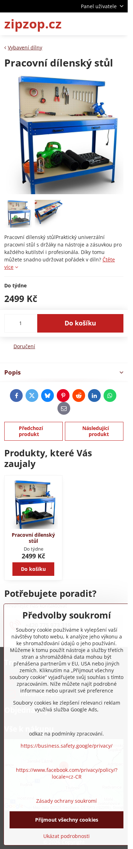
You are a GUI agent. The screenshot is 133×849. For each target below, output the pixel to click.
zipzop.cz (33, 23)
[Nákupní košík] (102, 24)
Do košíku (80, 323)
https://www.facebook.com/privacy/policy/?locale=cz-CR (66, 773)
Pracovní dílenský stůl (33, 538)
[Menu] (119, 24)
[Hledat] (85, 24)
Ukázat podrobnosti (66, 836)
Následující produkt (95, 431)
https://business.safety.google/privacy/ (66, 745)
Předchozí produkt (31, 431)
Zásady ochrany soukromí (66, 800)
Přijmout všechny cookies (66, 819)
